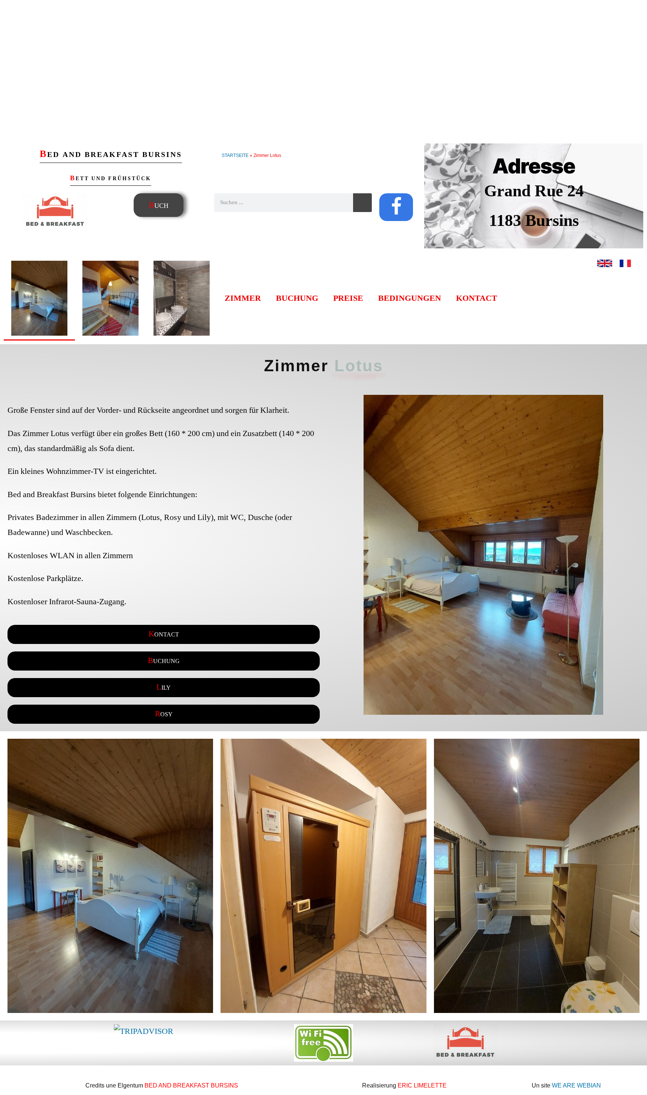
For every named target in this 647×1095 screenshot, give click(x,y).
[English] (604, 268)
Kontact (476, 298)
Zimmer (243, 298)
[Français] (625, 268)
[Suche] (362, 202)
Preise (348, 298)
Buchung (297, 298)
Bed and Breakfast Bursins (191, 1085)
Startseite (235, 155)
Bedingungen (409, 298)
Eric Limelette (422, 1085)
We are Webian (576, 1085)
